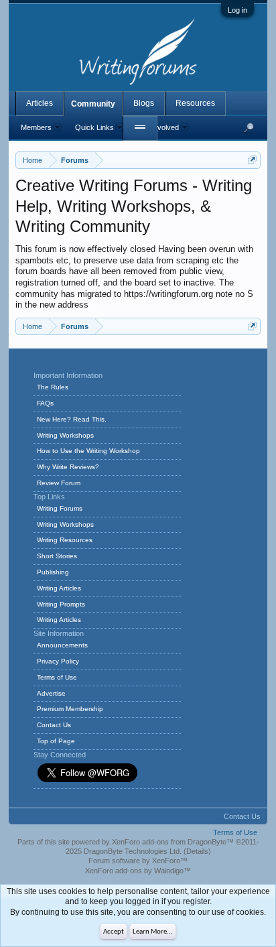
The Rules (52, 387)
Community (93, 104)
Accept (113, 932)
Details (197, 851)
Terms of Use (57, 677)
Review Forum (58, 483)
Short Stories (57, 556)
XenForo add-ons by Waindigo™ (138, 871)
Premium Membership (70, 708)
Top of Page (56, 741)
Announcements (62, 645)
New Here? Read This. (72, 419)
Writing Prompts (61, 604)
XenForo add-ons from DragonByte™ (173, 842)
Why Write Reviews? (68, 466)
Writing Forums (59, 508)
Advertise (51, 693)
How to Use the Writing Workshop (88, 450)
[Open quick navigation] (252, 159)
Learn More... (153, 932)
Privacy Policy (58, 661)
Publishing (53, 572)
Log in (237, 10)
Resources (195, 103)
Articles (39, 103)
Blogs (143, 103)
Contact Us (54, 725)
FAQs (45, 403)
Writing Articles (59, 588)
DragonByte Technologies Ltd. (133, 851)
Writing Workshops (65, 435)
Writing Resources (64, 540)
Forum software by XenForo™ (138, 861)
